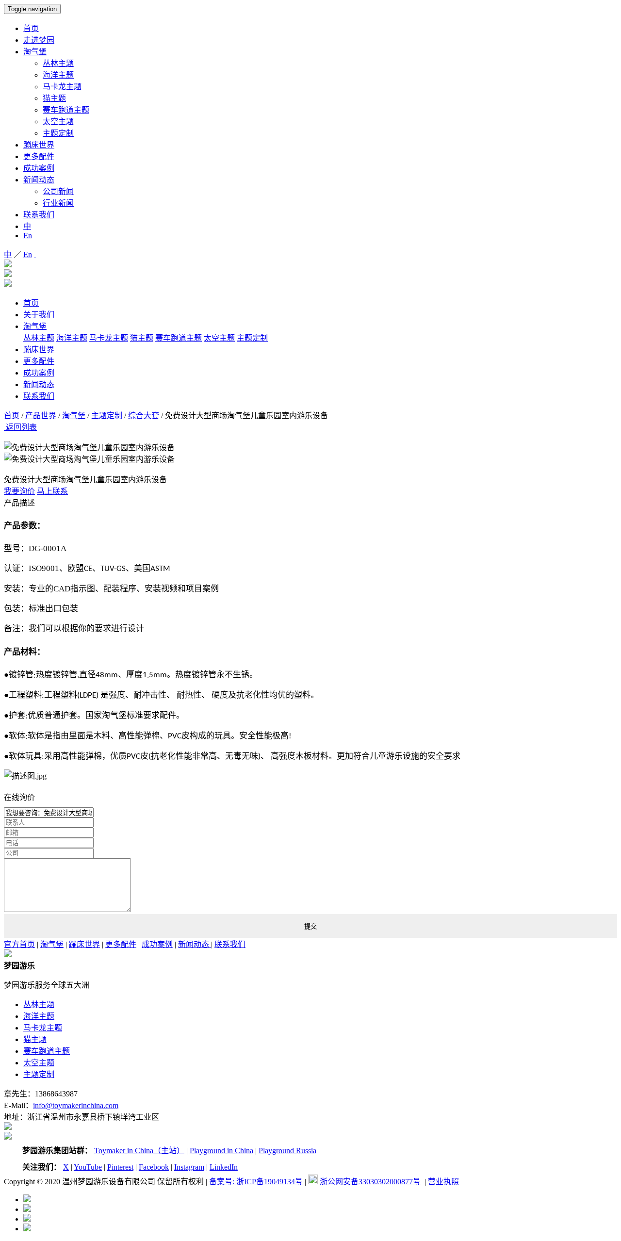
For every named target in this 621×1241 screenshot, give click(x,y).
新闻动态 (38, 180)
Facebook (154, 1167)
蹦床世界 (38, 145)
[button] (310, 436)
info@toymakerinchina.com (75, 1105)
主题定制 (58, 133)
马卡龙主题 (62, 86)
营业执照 (443, 1181)
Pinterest (120, 1167)
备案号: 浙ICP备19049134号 (256, 1181)
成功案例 (38, 168)
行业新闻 (58, 203)
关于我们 (38, 314)
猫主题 (54, 98)
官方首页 (19, 944)
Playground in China (221, 1150)
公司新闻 (58, 191)
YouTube (88, 1167)
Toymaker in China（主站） (139, 1150)
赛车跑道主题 (66, 110)
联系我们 (38, 215)
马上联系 (52, 491)
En (27, 235)
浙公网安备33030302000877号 (370, 1181)
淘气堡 (35, 52)
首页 (31, 28)
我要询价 (19, 491)
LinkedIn (224, 1167)
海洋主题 (58, 75)
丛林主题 (58, 63)
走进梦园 (38, 40)
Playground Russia (287, 1150)
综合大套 (143, 415)
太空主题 (58, 121)
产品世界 (40, 415)
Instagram (189, 1167)
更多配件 (38, 156)
